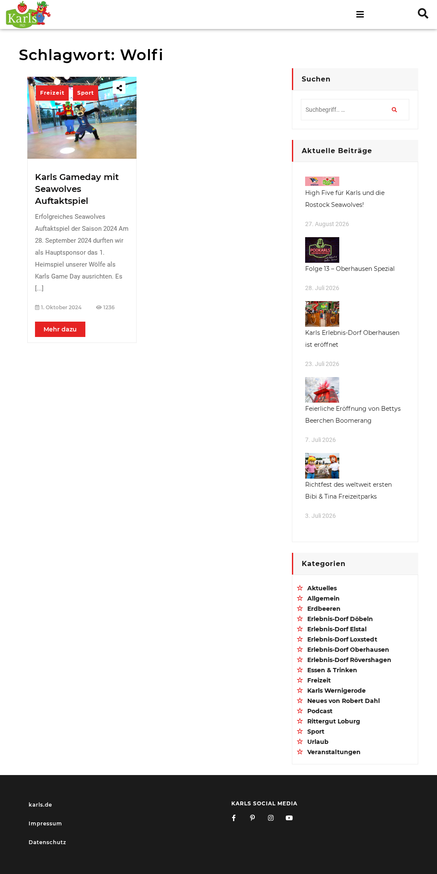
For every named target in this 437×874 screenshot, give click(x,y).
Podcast (319, 711)
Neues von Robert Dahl (343, 701)
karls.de (40, 804)
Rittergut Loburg (333, 721)
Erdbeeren (324, 609)
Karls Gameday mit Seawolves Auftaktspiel (77, 189)
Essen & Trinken (332, 670)
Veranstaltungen (334, 752)
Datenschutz (47, 842)
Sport (85, 93)
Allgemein (323, 598)
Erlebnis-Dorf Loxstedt (342, 639)
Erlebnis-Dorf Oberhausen (348, 649)
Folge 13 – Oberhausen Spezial (350, 269)
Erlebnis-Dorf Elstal (337, 629)
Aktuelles (322, 588)
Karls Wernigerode (336, 690)
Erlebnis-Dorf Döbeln (340, 619)
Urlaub (318, 742)
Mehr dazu (60, 329)
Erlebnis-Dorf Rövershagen (349, 660)
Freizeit (52, 93)
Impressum (45, 823)
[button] (218, 14)
